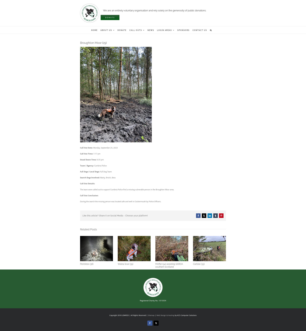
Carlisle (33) (199, 264)
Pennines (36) (86, 264)
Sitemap (151, 315)
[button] (211, 30)
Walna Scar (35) (125, 264)
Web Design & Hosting (165, 315)
